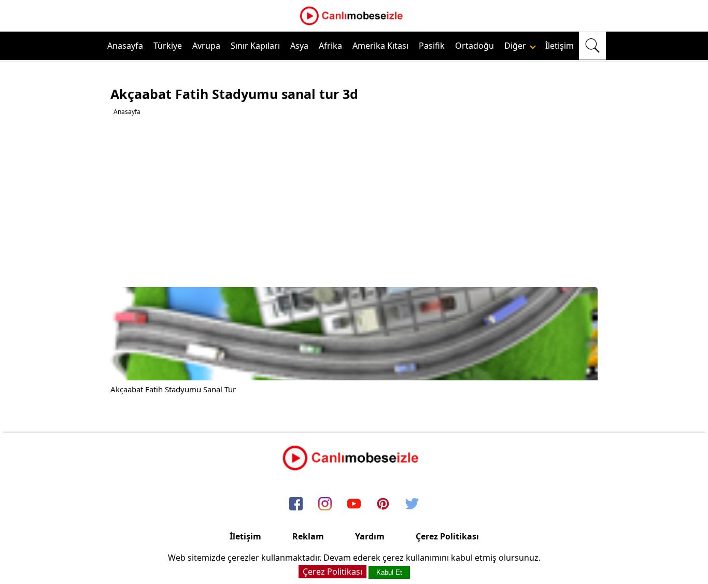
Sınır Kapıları (255, 45)
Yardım (370, 536)
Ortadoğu (474, 45)
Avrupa (206, 45)
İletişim (559, 45)
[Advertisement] (355, 201)
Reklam (308, 536)
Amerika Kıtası (380, 45)
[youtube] (354, 504)
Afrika (330, 45)
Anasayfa (125, 45)
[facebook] (296, 504)
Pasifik (432, 45)
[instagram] (325, 504)
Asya (299, 45)
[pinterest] (383, 504)
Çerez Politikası (447, 536)
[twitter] (412, 504)
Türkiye (167, 45)
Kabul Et (389, 572)
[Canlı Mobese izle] (354, 24)
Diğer (516, 45)
